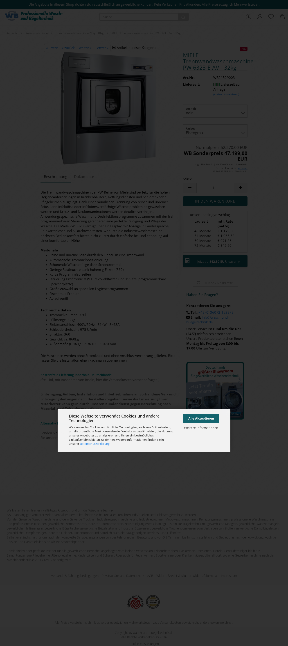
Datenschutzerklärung (95, 444)
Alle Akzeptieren (201, 418)
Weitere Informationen (201, 428)
